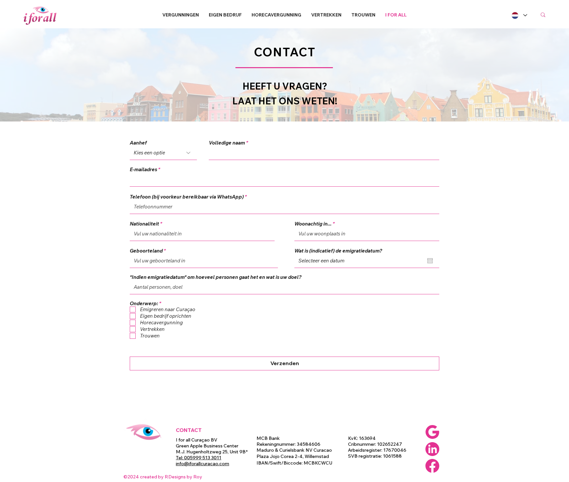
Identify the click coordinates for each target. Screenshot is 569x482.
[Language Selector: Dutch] (518, 15)
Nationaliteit (144, 223)
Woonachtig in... (313, 223)
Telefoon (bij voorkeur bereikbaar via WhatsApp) (187, 196)
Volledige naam (227, 142)
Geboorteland (146, 250)
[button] (180, 15)
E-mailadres (143, 169)
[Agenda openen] (430, 260)
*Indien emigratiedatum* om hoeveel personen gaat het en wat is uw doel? (216, 277)
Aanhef (138, 142)
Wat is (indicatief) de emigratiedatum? (338, 250)
